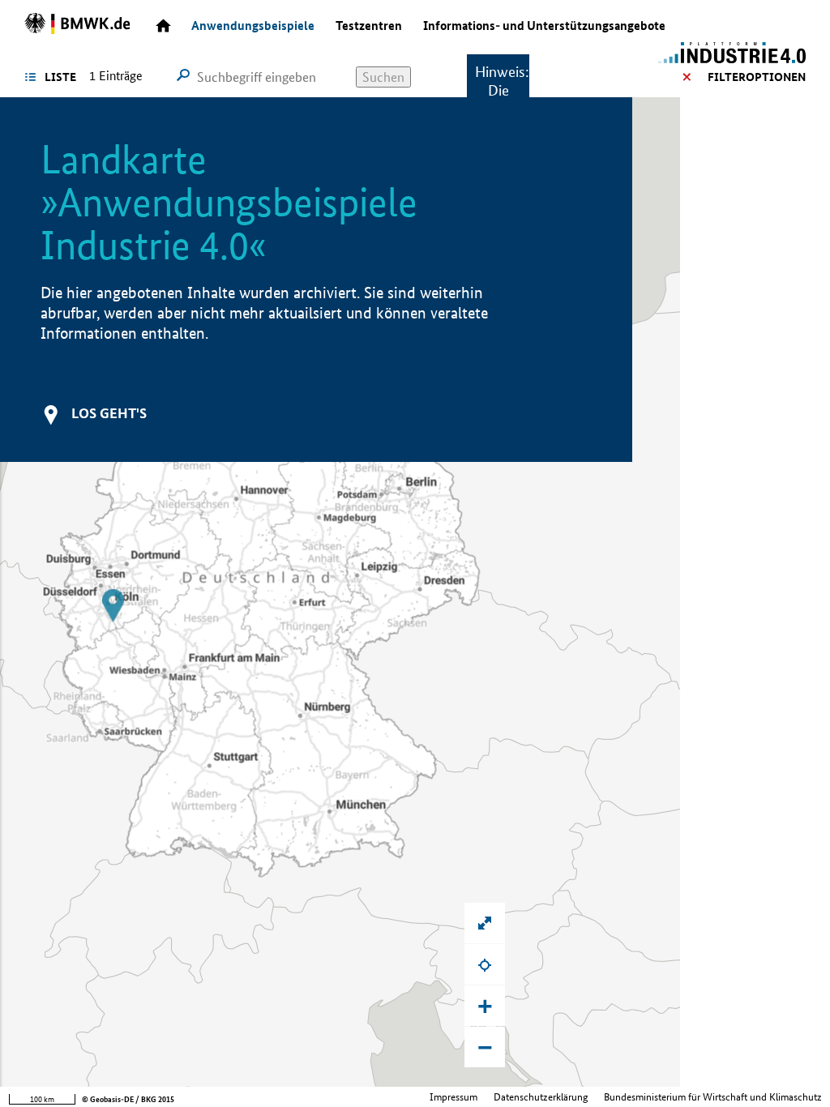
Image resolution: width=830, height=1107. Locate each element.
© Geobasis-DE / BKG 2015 (128, 1099)
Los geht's (109, 412)
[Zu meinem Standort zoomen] (484, 964)
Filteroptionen (757, 77)
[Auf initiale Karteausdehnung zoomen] (484, 923)
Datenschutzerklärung (541, 1097)
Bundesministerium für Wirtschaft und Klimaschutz (713, 1097)
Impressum (453, 1097)
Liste (60, 77)
